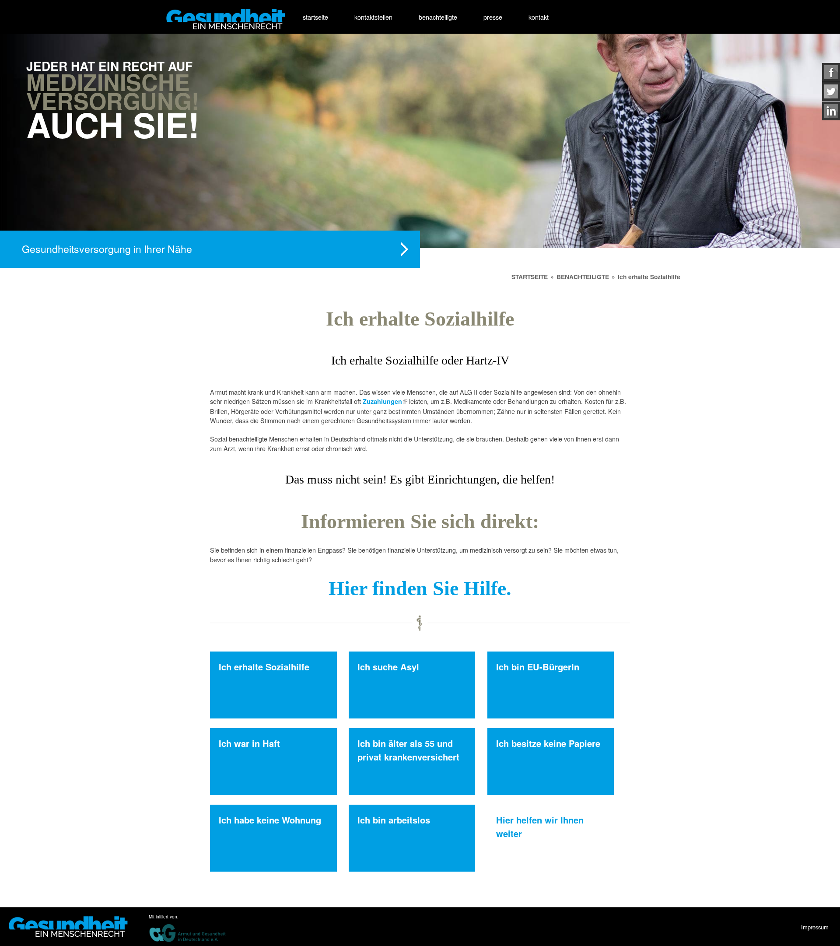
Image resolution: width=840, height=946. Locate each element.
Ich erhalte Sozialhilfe (264, 666)
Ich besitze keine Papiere (548, 743)
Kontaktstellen (373, 16)
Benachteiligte (438, 16)
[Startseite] (225, 19)
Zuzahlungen (385, 401)
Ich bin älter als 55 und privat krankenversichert (408, 750)
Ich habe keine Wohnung (270, 819)
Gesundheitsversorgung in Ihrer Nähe (107, 249)
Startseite (315, 16)
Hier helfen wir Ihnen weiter (540, 826)
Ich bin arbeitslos (393, 819)
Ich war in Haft (249, 743)
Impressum (815, 927)
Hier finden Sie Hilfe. (420, 588)
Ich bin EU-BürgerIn (537, 666)
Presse (492, 16)
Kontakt (538, 16)
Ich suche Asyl (388, 666)
